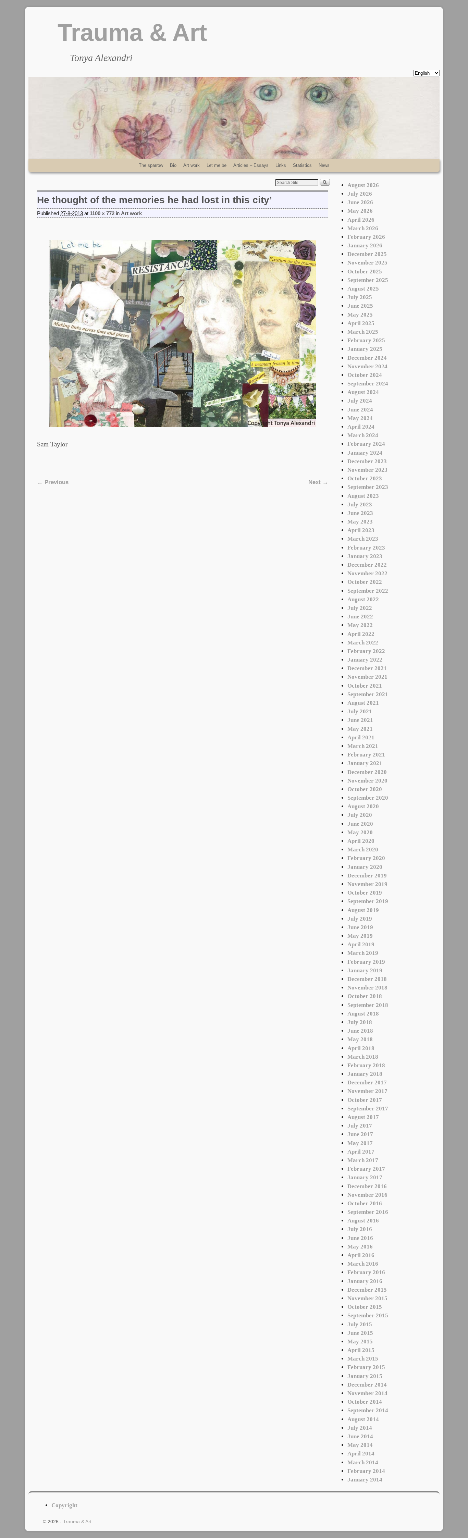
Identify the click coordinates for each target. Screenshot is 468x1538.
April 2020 (360, 841)
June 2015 (360, 1333)
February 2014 (366, 1471)
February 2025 (366, 340)
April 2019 (360, 944)
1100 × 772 (102, 213)
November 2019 (367, 884)
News (324, 165)
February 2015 (366, 1367)
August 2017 (363, 1117)
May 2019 (360, 936)
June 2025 (360, 306)
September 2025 (367, 280)
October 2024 (364, 375)
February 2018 (366, 1065)
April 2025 (360, 323)
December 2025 (367, 254)
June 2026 (360, 202)
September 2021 (367, 694)
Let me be (216, 165)
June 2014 (360, 1436)
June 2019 (360, 927)
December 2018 (367, 979)
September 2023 (367, 487)
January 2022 (364, 659)
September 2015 (367, 1315)
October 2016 (364, 1203)
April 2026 (360, 220)
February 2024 (366, 444)
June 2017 (360, 1134)
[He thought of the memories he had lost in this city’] (183, 333)
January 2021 (364, 763)
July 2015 (359, 1324)
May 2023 (360, 521)
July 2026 (359, 193)
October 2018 (364, 996)
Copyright (64, 1505)
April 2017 (360, 1151)
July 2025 (359, 297)
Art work (191, 165)
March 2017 (362, 1160)
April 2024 (360, 426)
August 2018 (363, 1013)
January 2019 (364, 970)
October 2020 (364, 789)
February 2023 (366, 547)
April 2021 (360, 737)
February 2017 (366, 1169)
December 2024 (367, 358)
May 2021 (360, 729)
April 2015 (360, 1350)
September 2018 (367, 1005)
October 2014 (364, 1402)
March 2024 (362, 435)
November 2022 (367, 573)
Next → (318, 482)
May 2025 (360, 314)
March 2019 (362, 953)
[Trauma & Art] (234, 118)
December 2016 (367, 1186)
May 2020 (360, 832)
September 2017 (367, 1108)
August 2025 (363, 288)
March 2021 (362, 746)
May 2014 (360, 1445)
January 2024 (364, 453)
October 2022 (364, 582)
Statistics (302, 165)
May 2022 (360, 625)
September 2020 (367, 798)
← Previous (53, 482)
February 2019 (366, 962)
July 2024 (359, 400)
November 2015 (367, 1298)
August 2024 (363, 392)
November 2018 (367, 987)
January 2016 (364, 1281)
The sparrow (151, 165)
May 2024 (360, 418)
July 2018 (359, 1022)
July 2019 (359, 918)
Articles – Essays (251, 165)
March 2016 (362, 1263)
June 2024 (360, 409)
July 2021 (359, 711)
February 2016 (366, 1272)
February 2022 (366, 651)
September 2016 (367, 1212)
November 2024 (367, 366)
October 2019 (364, 892)
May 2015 (360, 1341)
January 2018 (364, 1074)
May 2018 (360, 1039)
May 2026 (360, 211)
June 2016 (360, 1238)
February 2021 (366, 754)
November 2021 (367, 677)
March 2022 (362, 642)
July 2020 (359, 815)
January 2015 (364, 1376)
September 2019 (367, 901)
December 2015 (367, 1290)
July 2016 (359, 1229)
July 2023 (359, 504)
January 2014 (364, 1479)
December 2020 (367, 772)
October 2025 (364, 271)
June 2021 (360, 720)
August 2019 (363, 910)
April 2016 (360, 1255)
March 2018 (362, 1057)
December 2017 (367, 1082)
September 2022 (367, 591)
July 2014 (359, 1428)
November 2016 (367, 1195)
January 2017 (364, 1177)
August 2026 (363, 185)
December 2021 (367, 668)
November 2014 (367, 1393)
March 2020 (362, 849)
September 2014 (367, 1410)
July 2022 (359, 608)
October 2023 (364, 478)
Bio (173, 165)
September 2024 (367, 383)
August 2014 (363, 1419)
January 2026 (364, 245)
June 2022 (360, 616)
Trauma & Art (132, 32)
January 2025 (364, 349)
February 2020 (366, 858)
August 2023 (363, 496)
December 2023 (367, 461)
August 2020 (363, 806)
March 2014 (362, 1462)
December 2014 (367, 1384)
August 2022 (363, 599)
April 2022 (360, 634)
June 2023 (360, 513)
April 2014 (360, 1453)
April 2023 (360, 530)
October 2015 (364, 1307)
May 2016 (360, 1246)
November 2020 (367, 780)
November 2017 (367, 1091)
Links (280, 165)
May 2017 (360, 1143)
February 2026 (366, 237)
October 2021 (364, 685)
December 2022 (367, 565)
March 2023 (362, 539)
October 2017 (364, 1100)
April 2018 (360, 1048)
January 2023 (364, 556)
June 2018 (360, 1031)
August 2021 (363, 703)
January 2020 (364, 867)
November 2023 (367, 470)
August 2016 (363, 1220)
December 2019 (367, 875)
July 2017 (359, 1125)
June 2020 (360, 824)
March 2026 (362, 228)
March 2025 (362, 332)
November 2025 (367, 262)
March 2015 (362, 1358)
